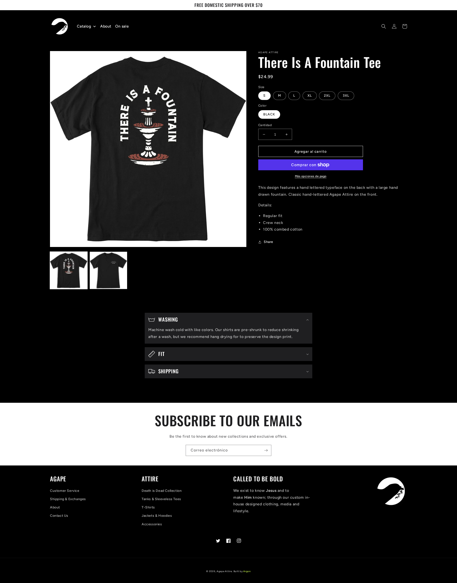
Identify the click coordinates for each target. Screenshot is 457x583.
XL (310, 96)
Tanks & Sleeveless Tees (161, 499)
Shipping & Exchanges (68, 499)
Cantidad (265, 125)
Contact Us (59, 516)
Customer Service (64, 491)
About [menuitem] (105, 26)
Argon (247, 571)
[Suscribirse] (266, 450)
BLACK (269, 114)
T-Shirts (148, 507)
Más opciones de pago (311, 176)
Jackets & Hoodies (157, 516)
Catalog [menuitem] (84, 26)
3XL (346, 96)
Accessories (152, 524)
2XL (327, 96)
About (55, 507)
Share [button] (268, 242)
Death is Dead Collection (162, 491)
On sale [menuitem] (122, 26)
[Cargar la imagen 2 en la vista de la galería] (108, 270)
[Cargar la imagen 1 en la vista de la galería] (68, 270)
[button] (383, 26)
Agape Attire (224, 571)
